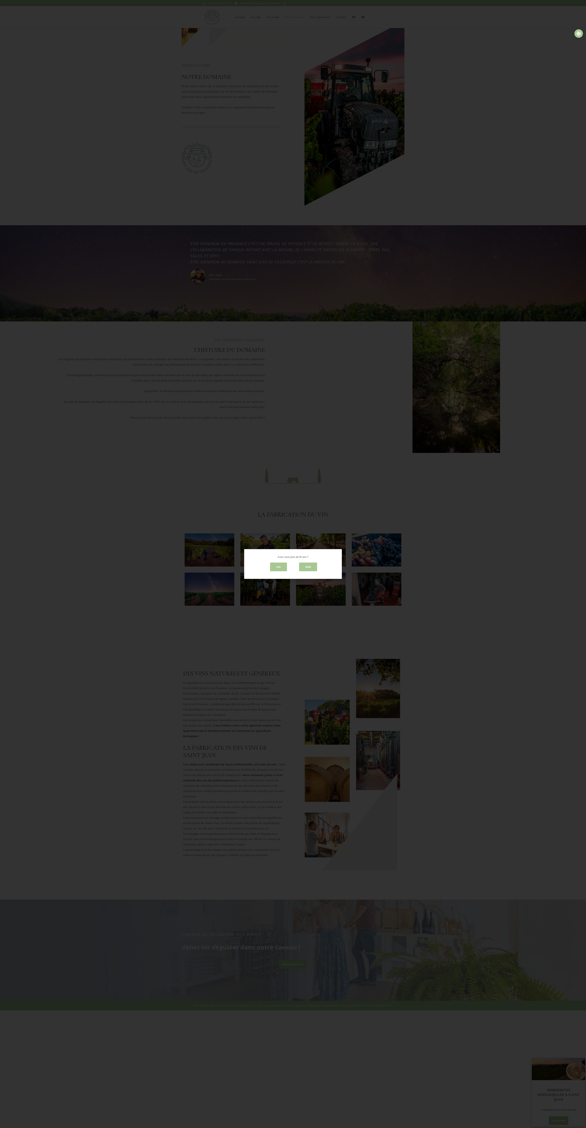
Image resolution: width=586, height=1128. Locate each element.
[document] (293, 564)
